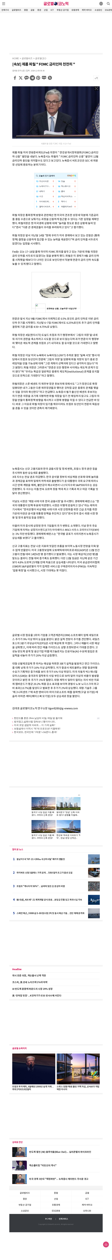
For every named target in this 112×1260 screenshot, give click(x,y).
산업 (46, 10)
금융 (32, 10)
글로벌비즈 (16, 10)
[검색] (108, 3)
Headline (17, 969)
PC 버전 (48, 1219)
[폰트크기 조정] (96, 78)
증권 (39, 10)
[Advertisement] (56, 33)
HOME (15, 58)
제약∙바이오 (87, 10)
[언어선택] (101, 3)
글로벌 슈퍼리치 (19, 1048)
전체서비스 (63, 1219)
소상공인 (98, 10)
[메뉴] (3, 3)
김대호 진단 (17, 1142)
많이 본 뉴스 (17, 849)
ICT (52, 10)
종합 (26, 10)
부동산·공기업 (63, 10)
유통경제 (75, 10)
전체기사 (5, 10)
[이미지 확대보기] (96, 88)
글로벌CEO (40, 58)
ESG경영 (56, 1211)
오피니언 (87, 1211)
